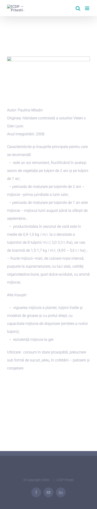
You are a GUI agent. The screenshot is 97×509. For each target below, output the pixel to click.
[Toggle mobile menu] (87, 8)
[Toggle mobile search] (78, 8)
